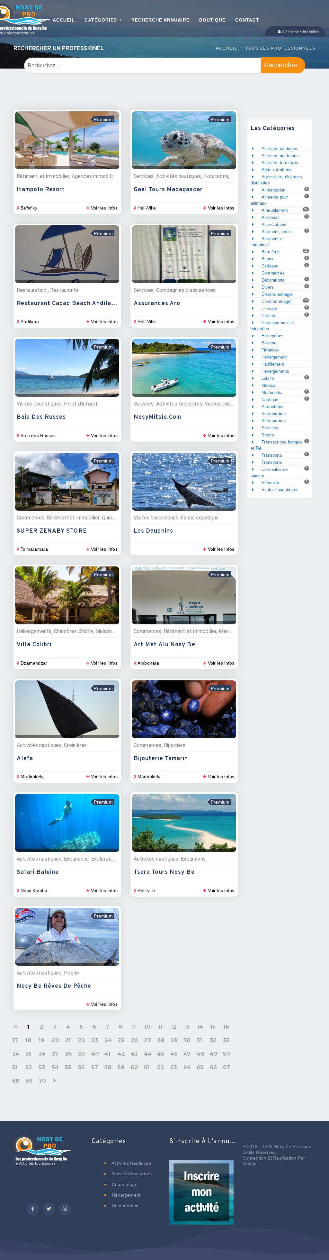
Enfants (269, 315)
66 (213, 1067)
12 (173, 1026)
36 (42, 1053)
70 (42, 1081)
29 (173, 1040)
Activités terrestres (280, 162)
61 (147, 1067)
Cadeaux (270, 266)
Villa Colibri (34, 645)
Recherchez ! (283, 65)
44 (148, 1053)
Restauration (274, 413)
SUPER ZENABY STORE (52, 531)
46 (174, 1053)
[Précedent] (15, 1026)
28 (160, 1040)
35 (28, 1053)
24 (108, 1040)
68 (16, 1081)
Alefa (25, 758)
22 (81, 1040)
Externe (269, 343)
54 (55, 1067)
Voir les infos (104, 207)
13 (186, 1026)
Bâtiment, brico (276, 231)
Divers (268, 287)
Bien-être (270, 251)
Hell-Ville (147, 207)
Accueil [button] (64, 20)
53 (42, 1067)
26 (134, 1040)
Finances (270, 350)
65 (200, 1067)
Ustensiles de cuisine (269, 472)
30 (187, 1040)
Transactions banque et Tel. (276, 445)
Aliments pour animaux (269, 200)
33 (226, 1040)
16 (226, 1026)
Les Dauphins (153, 531)
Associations (274, 224)
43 (134, 1053)
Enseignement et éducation (272, 325)
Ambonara (148, 663)
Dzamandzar (34, 663)
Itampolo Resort (41, 189)
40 (95, 1053)
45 (160, 1053)
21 (68, 1040)
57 (94, 1067)
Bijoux (267, 259)
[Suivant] (54, 1080)
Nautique (270, 399)
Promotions (272, 406)
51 (15, 1067)
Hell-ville (146, 890)
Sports (268, 435)
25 (121, 1040)
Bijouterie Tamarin (161, 758)
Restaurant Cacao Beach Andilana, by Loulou (84, 303)
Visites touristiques (280, 489)
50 (226, 1053)
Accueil (226, 48)
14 (200, 1026)
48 (200, 1053)
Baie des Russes (41, 417)
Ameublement (275, 210)
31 (199, 1040)
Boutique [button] (212, 20)
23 (94, 1040)
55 (68, 1067)
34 (15, 1053)
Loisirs (268, 378)
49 (213, 1053)
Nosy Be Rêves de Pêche (54, 986)
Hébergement (274, 357)
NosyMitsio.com (157, 417)
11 (160, 1026)
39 (81, 1053)
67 (226, 1067)
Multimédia (272, 392)
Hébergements (275, 371)
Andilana (30, 321)
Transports (272, 455)
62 (160, 1067)
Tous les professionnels (280, 48)
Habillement (273, 364)
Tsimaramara (34, 549)
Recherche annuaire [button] (160, 20)
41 (107, 1053)
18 (28, 1040)
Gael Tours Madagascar (168, 189)
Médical (269, 385)
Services (270, 427)
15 (213, 1026)
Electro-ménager (277, 294)
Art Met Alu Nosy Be (164, 645)
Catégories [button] (101, 20)
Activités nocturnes (280, 155)
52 (28, 1067)
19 (41, 1040)
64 (187, 1067)
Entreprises (272, 335)
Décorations (273, 280)
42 (121, 1053)
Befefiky (29, 207)
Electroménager (277, 301)
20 (55, 1040)
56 (81, 1067)
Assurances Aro (157, 303)
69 (28, 1081)
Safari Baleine (38, 872)
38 (68, 1053)
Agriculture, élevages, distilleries (277, 179)
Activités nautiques (280, 148)
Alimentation (273, 190)
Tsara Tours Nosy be (164, 872)
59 (121, 1067)
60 (134, 1067)
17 (15, 1040)
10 (147, 1026)
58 (107, 1067)
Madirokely (32, 776)
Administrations (276, 169)
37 (55, 1053)
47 (187, 1053)
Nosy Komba (34, 890)
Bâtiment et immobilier (267, 241)
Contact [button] (247, 20)
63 (173, 1067)
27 (147, 1040)
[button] (201, 1196)
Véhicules (271, 482)
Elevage (269, 308)
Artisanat (270, 217)
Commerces (273, 273)
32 (213, 1040)
